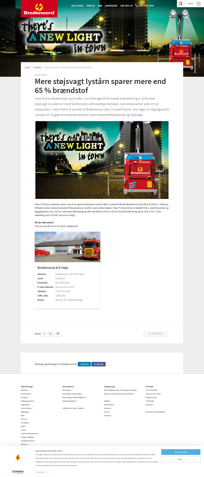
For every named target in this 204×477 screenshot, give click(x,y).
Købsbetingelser (69, 401)
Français (107, 415)
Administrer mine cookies (73, 408)
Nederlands (109, 404)
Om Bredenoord (27, 440)
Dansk (106, 412)
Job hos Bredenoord (29, 433)
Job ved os (126, 5)
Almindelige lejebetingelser (73, 397)
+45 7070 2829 (146, 5)
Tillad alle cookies (180, 452)
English (107, 401)
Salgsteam (25, 404)
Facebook (99, 364)
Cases (23, 430)
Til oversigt (155, 333)
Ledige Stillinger (27, 437)
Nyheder (24, 390)
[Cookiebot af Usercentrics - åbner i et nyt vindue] (18, 472)
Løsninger (111, 5)
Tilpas (179, 459)
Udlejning (77, 5)
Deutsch (107, 408)
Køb (100, 5)
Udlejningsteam (27, 401)
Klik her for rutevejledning (68, 299)
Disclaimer (66, 390)
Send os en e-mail (153, 393)
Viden (23, 426)
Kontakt (24, 397)
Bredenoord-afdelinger (155, 412)
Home (27, 67)
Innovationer (26, 393)
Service (90, 5)
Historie (24, 444)
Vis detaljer (40, 472)
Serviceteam (26, 408)
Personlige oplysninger (72, 393)
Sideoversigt (27, 386)
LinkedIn (84, 364)
